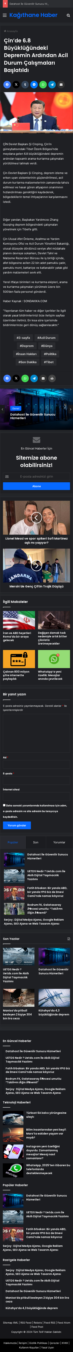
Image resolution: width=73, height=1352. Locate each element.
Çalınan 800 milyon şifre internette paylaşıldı (16, 675)
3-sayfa (24, 338)
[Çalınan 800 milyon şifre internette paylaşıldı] (19, 659)
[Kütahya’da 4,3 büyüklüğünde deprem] (54, 998)
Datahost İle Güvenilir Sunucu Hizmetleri (33, 3)
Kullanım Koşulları (29, 1347)
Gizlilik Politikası (38, 1342)
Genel (15, 408)
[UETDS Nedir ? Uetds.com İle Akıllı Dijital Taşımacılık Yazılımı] (14, 876)
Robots (38, 1322)
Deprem (28, 346)
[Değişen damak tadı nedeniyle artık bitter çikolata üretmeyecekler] (54, 620)
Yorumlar (59, 842)
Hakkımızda (10, 1342)
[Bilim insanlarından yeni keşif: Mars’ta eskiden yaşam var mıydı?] (13, 1135)
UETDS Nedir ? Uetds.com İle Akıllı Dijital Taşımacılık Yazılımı (46, 875)
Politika (51, 354)
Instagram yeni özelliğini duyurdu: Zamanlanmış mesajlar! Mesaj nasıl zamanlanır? (43, 1152)
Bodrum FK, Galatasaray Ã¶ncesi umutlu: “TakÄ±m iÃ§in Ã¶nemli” (45, 909)
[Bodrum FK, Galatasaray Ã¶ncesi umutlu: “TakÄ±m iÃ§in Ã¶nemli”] (14, 909)
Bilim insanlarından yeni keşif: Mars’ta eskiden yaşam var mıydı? (46, 1133)
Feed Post (37, 1326)
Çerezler (55, 1342)
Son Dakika (28, 362)
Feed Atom (63, 1322)
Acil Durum (47, 338)
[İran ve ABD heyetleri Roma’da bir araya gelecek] (19, 620)
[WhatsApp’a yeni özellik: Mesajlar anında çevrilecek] (54, 659)
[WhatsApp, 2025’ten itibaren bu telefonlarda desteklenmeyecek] (13, 1170)
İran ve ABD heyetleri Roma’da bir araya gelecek (17, 636)
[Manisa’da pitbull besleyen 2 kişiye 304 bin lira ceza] (18, 998)
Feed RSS (49, 1322)
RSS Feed (25, 1322)
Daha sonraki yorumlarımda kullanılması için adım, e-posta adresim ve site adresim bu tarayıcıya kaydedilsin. (35, 811)
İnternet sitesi (11, 789)
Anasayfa (12, 31)
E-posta (8, 773)
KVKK (65, 1342)
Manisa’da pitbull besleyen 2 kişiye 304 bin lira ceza (17, 1014)
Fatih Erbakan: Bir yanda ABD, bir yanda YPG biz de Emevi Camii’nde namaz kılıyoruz (47, 892)
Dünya (47, 346)
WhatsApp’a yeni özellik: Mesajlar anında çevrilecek (50, 675)
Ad (5, 757)
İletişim (23, 1342)
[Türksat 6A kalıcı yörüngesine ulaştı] (13, 1118)
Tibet (50, 362)
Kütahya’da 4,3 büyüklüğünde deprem (54, 1012)
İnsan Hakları (27, 354)
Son (35, 842)
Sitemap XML (10, 1322)
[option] (36, 409)
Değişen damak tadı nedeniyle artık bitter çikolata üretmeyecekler (52, 638)
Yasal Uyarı (47, 1347)
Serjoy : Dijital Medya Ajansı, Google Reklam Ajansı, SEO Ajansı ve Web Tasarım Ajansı (34, 922)
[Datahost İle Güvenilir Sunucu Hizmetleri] (14, 860)
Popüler (13, 842)
